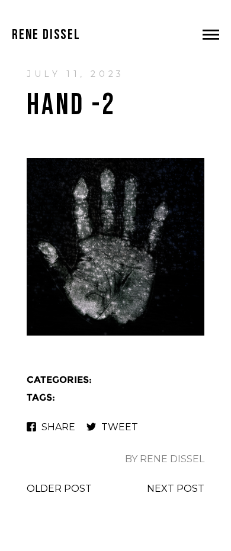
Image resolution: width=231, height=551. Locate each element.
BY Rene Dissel (164, 459)
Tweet (119, 427)
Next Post (175, 488)
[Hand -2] (115, 334)
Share (58, 427)
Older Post (59, 488)
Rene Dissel (46, 34)
